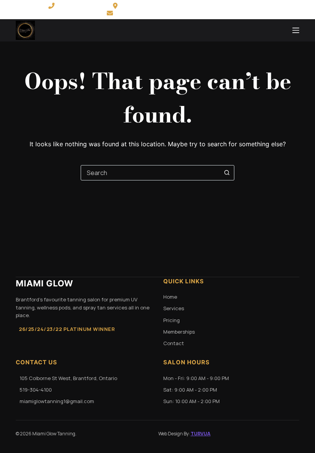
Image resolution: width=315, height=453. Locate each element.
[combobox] (150, 172)
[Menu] (295, 30)
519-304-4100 (79, 6)
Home (170, 296)
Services (173, 308)
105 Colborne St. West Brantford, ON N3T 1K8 (188, 6)
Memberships (179, 331)
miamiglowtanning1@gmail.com (162, 13)
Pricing (171, 320)
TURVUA (201, 433)
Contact (173, 343)
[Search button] (226, 172)
